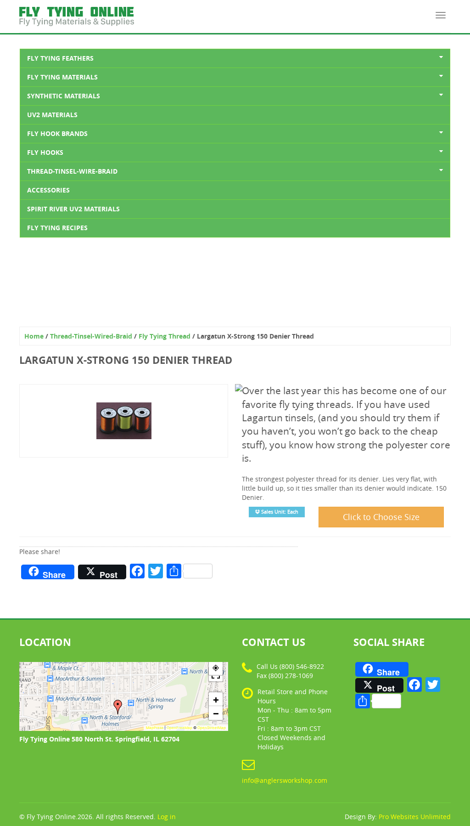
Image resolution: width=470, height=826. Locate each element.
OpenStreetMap (211, 727)
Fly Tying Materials (62, 77)
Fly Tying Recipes (57, 227)
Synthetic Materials (63, 95)
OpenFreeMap (179, 727)
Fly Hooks (45, 152)
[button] (118, 707)
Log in (166, 816)
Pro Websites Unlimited (415, 816)
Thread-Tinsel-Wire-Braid (72, 171)
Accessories (48, 190)
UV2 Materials (52, 114)
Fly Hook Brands (57, 133)
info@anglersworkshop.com (284, 780)
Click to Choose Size (381, 516)
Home (34, 336)
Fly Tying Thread (164, 336)
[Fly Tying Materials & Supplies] (76, 11)
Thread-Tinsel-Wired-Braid (91, 336)
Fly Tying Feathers (60, 58)
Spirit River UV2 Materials (73, 208)
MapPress (154, 727)
